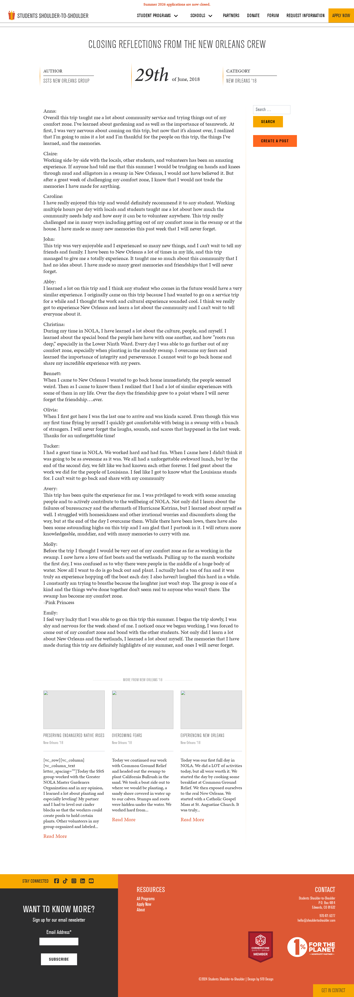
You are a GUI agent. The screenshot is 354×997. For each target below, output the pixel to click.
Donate (253, 16)
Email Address (59, 932)
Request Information (306, 16)
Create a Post (275, 140)
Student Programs (154, 16)
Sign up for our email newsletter (59, 920)
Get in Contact (333, 990)
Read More (55, 836)
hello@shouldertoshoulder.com (316, 920)
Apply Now (341, 16)
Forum (273, 16)
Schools (198, 16)
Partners (231, 16)
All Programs (146, 898)
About (141, 909)
